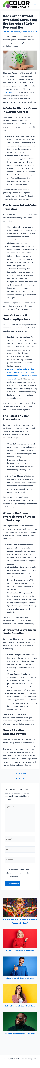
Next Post (20, 779)
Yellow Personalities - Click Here (20, 1006)
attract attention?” (10, 92)
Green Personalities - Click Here (20, 1033)
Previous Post (20, 774)
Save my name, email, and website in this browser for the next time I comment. (19, 873)
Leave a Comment (10, 31)
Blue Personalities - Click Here (20, 978)
